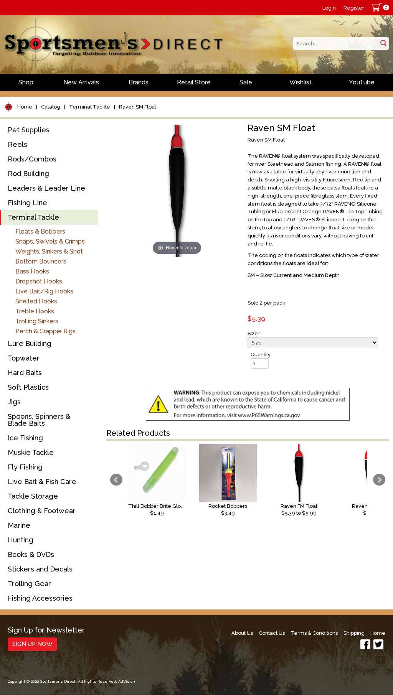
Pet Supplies (29, 130)
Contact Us (272, 633)
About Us (242, 633)
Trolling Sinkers (36, 321)
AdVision (126, 681)
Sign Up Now (32, 644)
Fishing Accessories (40, 598)
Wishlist (300, 82)
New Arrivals (81, 82)
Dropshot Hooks (38, 281)
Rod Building (28, 174)
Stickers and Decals (40, 569)
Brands (139, 82)
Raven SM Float (137, 106)
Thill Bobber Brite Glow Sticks (157, 506)
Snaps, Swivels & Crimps (50, 241)
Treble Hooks (34, 311)
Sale (245, 82)
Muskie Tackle (31, 452)
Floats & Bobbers (40, 231)
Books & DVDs (31, 554)
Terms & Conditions (314, 633)
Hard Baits (25, 373)
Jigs (14, 402)
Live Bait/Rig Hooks (44, 291)
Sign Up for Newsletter (46, 630)
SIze (254, 333)
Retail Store (194, 82)
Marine (19, 525)
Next (379, 480)
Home (24, 106)
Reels (17, 144)
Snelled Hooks (36, 301)
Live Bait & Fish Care (42, 482)
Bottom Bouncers (40, 261)
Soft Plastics (28, 387)
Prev (116, 480)
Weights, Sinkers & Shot (49, 251)
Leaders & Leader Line (46, 188)
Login (329, 7)
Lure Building (29, 343)
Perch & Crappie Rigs (45, 331)
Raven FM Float (299, 506)
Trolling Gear (29, 584)
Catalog (50, 106)
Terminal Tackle (89, 106)
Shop (25, 82)
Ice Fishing (25, 438)
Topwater (24, 358)
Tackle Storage (33, 496)
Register (353, 7)
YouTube (362, 82)
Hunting (20, 540)
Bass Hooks (32, 271)
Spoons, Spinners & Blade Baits (39, 419)
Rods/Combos (32, 159)
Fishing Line (27, 203)
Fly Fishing (25, 467)
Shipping (354, 633)
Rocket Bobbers (227, 506)
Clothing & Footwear (42, 511)
